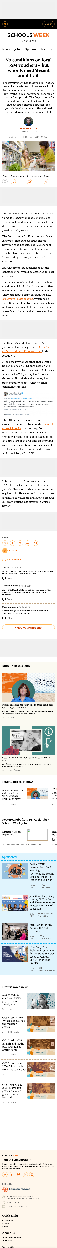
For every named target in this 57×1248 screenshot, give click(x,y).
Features (46, 49)
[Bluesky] (18, 1174)
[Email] (31, 1174)
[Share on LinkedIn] (27, 543)
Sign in (48, 24)
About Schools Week (12, 1237)
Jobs (17, 49)
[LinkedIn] (25, 1174)
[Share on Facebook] (12, 543)
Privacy (5, 1223)
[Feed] (5, 1174)
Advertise (7, 1240)
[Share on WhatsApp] (5, 543)
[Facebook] (11, 1174)
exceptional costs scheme (17, 298)
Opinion (30, 49)
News (6, 49)
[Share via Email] (35, 543)
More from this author (28, 131)
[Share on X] (20, 543)
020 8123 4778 (13, 1202)
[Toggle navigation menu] (5, 24)
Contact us (7, 1220)
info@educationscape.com (17, 1206)
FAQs (5, 1226)
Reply (9, 578)
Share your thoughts (28, 627)
